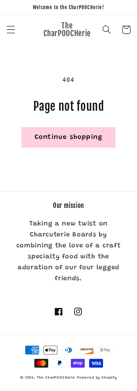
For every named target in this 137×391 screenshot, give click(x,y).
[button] (11, 29)
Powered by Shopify (97, 378)
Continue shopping (68, 137)
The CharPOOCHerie (56, 378)
